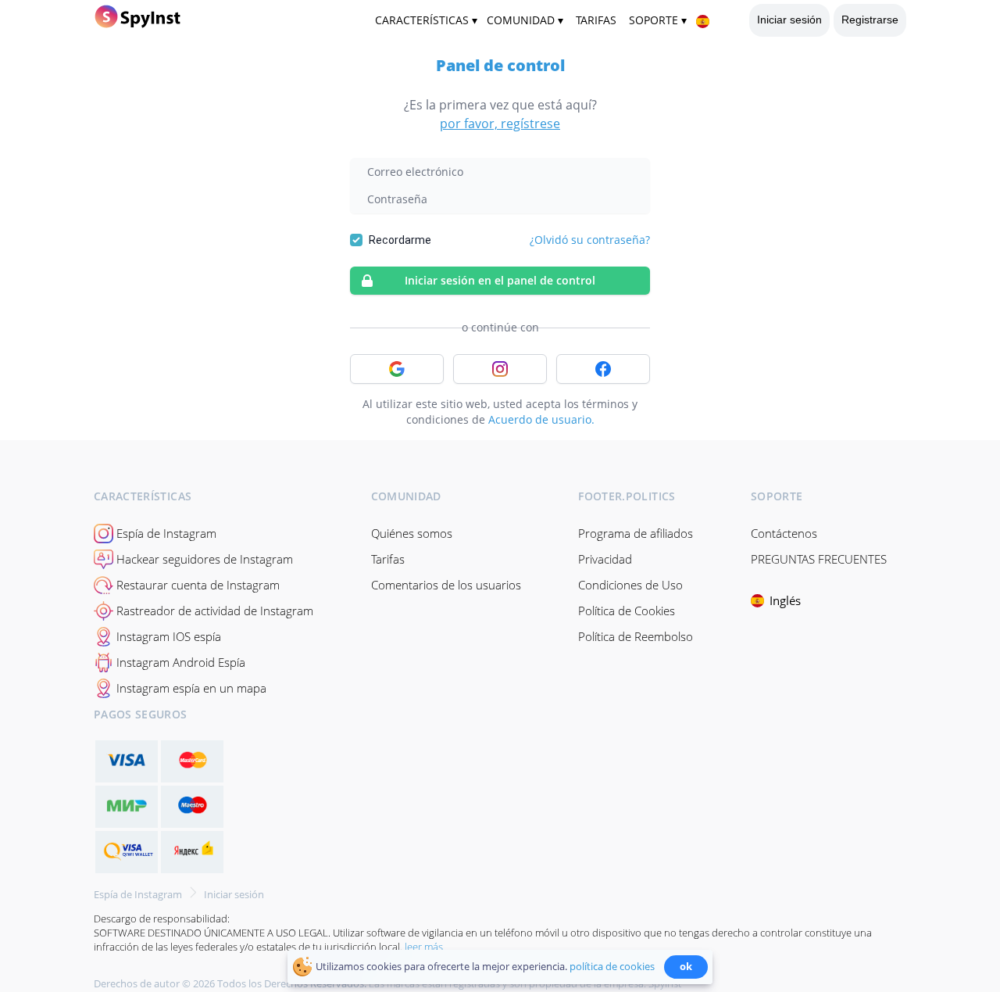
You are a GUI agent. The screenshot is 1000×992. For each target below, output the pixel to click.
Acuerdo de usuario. (541, 419)
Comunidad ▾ (525, 20)
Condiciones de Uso (630, 585)
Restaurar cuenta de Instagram (198, 585)
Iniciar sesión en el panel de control (500, 280)
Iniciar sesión (789, 19)
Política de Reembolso (635, 636)
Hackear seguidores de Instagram (204, 559)
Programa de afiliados (635, 533)
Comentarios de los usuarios (446, 585)
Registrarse (869, 19)
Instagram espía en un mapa (191, 688)
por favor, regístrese (500, 123)
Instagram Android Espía (180, 662)
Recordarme (400, 240)
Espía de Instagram (166, 533)
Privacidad (605, 559)
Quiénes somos (411, 533)
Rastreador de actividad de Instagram (214, 610)
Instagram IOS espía (168, 636)
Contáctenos (784, 533)
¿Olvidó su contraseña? (590, 239)
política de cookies (612, 966)
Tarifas (388, 559)
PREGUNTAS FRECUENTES (819, 559)
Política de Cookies (626, 610)
